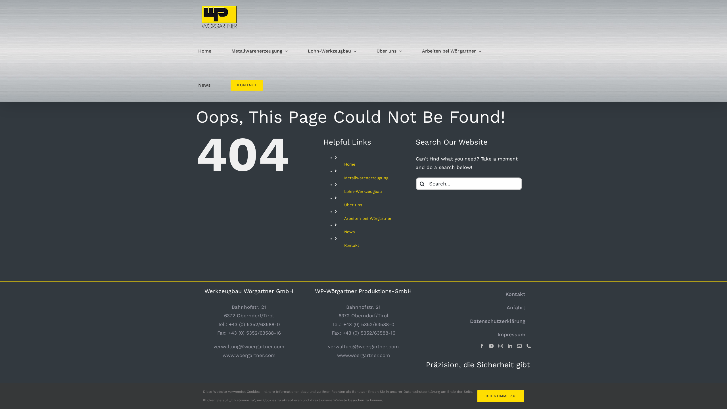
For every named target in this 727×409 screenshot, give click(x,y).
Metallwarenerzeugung (366, 178)
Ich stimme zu (501, 396)
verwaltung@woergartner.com (249, 346)
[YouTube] (491, 346)
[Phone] (529, 346)
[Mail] (519, 346)
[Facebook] (482, 346)
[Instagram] (500, 346)
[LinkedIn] (510, 346)
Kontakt (351, 245)
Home (349, 164)
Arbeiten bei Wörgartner (368, 218)
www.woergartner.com (249, 355)
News (349, 231)
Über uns (353, 205)
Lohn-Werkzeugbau (363, 191)
